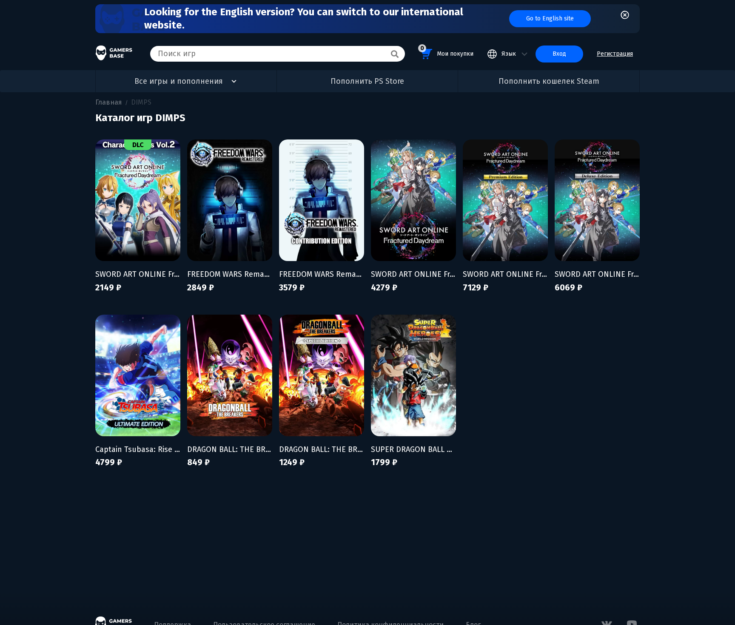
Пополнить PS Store (367, 81)
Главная (108, 102)
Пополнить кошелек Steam (549, 81)
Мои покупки (446, 51)
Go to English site (550, 18)
